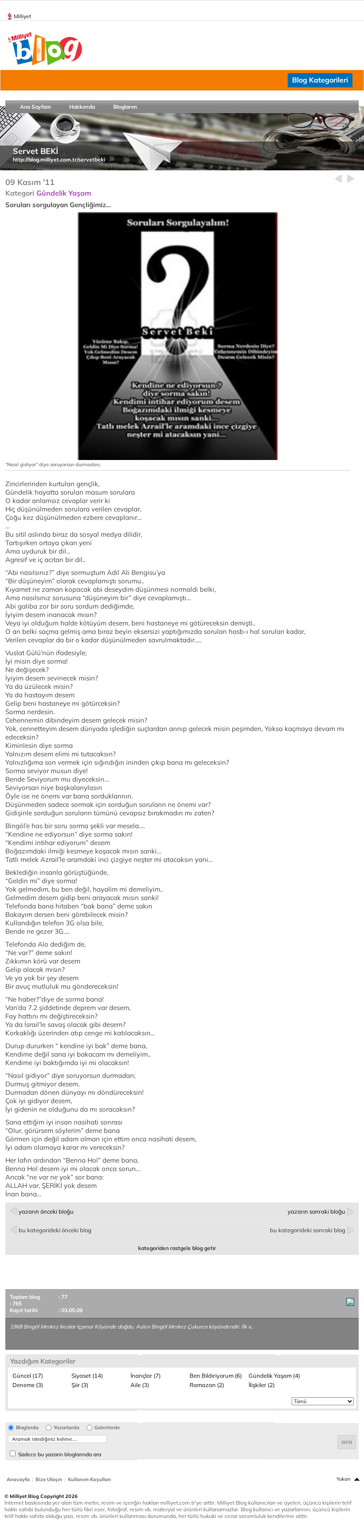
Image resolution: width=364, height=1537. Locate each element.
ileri (350, 179)
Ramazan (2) (207, 1384)
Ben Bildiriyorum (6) (216, 1375)
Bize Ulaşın (49, 1479)
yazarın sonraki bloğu (316, 1211)
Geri (338, 179)
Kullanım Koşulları (89, 1479)
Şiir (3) (79, 1384)
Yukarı (343, 1479)
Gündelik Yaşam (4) (274, 1375)
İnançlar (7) (146, 1375)
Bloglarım (125, 106)
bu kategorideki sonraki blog (307, 1230)
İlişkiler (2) (262, 1384)
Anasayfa (18, 1479)
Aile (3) (140, 1384)
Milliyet (22, 16)
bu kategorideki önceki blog (55, 1230)
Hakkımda (82, 106)
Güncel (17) (27, 1375)
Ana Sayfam (35, 106)
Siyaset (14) (87, 1375)
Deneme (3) (27, 1384)
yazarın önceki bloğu (46, 1211)
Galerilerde (107, 1428)
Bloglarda (27, 1428)
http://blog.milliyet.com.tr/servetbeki (59, 159)
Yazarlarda (66, 1428)
